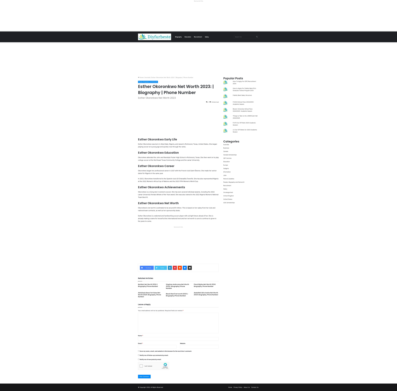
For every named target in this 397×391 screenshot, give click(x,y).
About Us (247, 387)
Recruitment (198, 37)
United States (227, 199)
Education (188, 37)
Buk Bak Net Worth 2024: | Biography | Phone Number (148, 285)
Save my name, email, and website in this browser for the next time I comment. (166, 351)
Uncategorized (228, 192)
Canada (225, 151)
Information (227, 172)
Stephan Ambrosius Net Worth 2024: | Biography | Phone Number (177, 286)
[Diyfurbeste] (154, 37)
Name (140, 335)
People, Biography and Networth (148, 82)
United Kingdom (228, 196)
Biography (178, 37)
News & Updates (228, 179)
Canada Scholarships (230, 155)
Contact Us (254, 387)
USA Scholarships (229, 202)
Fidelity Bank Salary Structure (242, 95)
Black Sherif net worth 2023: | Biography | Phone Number (177, 295)
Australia (147, 77)
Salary (207, 37)
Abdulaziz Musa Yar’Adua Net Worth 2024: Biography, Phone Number (149, 295)
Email (140, 343)
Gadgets (226, 168)
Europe (225, 165)
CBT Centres (227, 158)
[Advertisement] (198, 16)
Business (226, 148)
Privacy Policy (238, 387)
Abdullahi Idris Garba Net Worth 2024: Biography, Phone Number (206, 294)
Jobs (224, 175)
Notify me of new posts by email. (150, 359)
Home (141, 77)
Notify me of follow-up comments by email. (154, 355)
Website (182, 343)
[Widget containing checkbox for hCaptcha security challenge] (153, 366)
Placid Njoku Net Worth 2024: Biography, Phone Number (205, 285)
